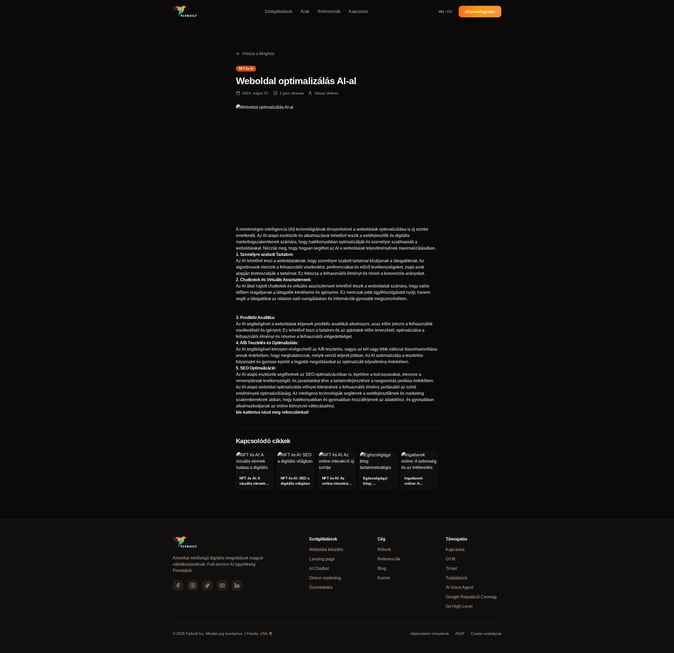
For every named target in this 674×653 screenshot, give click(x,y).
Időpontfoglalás (480, 11)
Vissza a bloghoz (258, 53)
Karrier (384, 578)
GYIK (451, 559)
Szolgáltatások (278, 11)
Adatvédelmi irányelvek (429, 633)
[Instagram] (192, 585)
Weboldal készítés (326, 549)
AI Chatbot (319, 568)
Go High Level (459, 606)
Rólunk (384, 549)
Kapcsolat (358, 11)
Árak (305, 11)
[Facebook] (178, 585)
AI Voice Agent (459, 587)
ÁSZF (460, 633)
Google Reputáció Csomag (471, 597)
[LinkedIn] (237, 585)
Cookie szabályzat (486, 633)
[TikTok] (207, 585)
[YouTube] (222, 585)
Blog (382, 568)
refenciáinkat (295, 412)
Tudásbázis (456, 578)
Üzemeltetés (321, 587)
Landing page (322, 559)
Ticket (451, 568)
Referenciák (329, 11)
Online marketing (325, 578)
